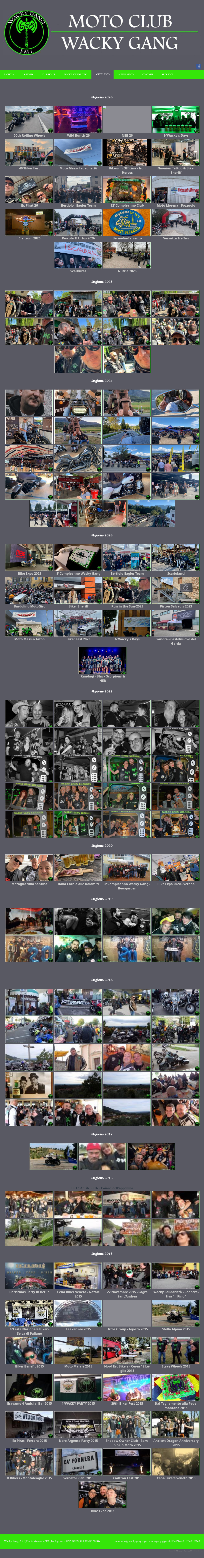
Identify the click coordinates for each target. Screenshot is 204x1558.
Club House (48, 75)
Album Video (126, 75)
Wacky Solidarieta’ (75, 75)
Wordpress (198, 1551)
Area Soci (167, 75)
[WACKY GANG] (102, 54)
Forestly (172, 1551)
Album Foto (102, 75)
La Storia (28, 75)
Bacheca (9, 75)
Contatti (147, 75)
